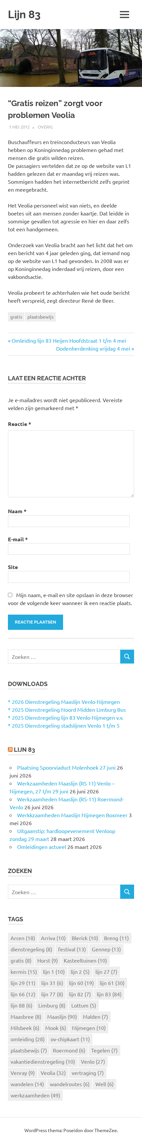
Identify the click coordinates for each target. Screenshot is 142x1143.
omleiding (28, 1039)
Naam (17, 511)
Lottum (83, 1005)
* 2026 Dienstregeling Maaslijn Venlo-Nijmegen (64, 701)
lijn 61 (112, 982)
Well (104, 1084)
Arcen (23, 937)
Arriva (53, 937)
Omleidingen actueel (41, 846)
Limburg (51, 1005)
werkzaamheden (35, 1095)
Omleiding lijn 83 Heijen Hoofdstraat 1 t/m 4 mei (69, 340)
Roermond (69, 1050)
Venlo (93, 1061)
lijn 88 (21, 1005)
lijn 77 (52, 994)
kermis (24, 971)
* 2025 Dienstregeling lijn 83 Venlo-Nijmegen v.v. (66, 717)
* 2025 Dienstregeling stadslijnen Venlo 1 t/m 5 (64, 725)
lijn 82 (80, 994)
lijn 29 (23, 982)
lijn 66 (23, 994)
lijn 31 (52, 982)
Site (13, 566)
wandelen (27, 1084)
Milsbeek (25, 1027)
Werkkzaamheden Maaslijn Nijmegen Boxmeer (72, 815)
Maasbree (26, 1016)
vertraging (88, 1072)
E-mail (18, 539)
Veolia (53, 1072)
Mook (55, 1027)
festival (72, 949)
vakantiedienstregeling (43, 1061)
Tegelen (104, 1050)
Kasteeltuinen (85, 960)
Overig (45, 127)
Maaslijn (62, 1016)
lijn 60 (81, 982)
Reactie (19, 423)
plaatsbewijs (40, 317)
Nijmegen (89, 1027)
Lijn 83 (24, 14)
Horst (47, 960)
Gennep (106, 949)
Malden (95, 1016)
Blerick (85, 937)
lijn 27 (106, 971)
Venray (23, 1072)
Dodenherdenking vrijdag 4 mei (93, 348)
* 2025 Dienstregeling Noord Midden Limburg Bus (67, 709)
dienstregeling (31, 949)
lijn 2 (80, 971)
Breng (116, 937)
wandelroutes (69, 1084)
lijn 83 (109, 994)
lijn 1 (54, 971)
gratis (16, 317)
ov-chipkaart (70, 1039)
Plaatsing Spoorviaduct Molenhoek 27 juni (66, 767)
